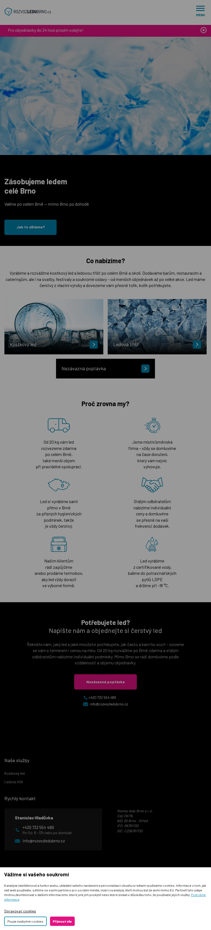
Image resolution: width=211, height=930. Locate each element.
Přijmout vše (62, 921)
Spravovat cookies (20, 911)
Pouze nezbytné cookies (25, 921)
